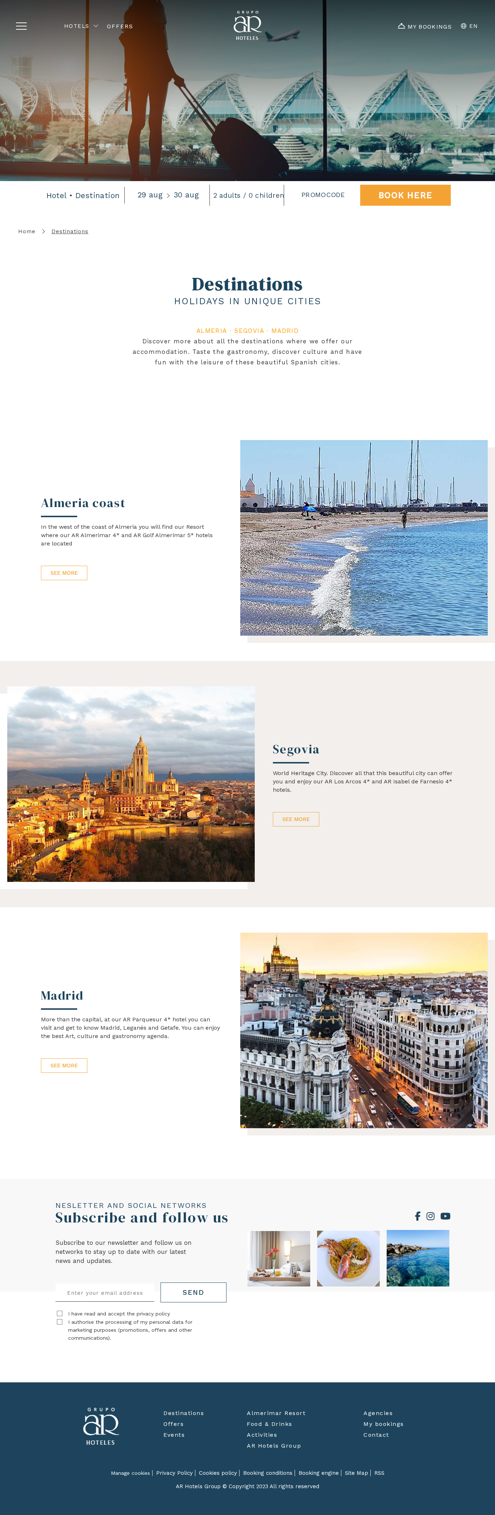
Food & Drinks (269, 1423)
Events (174, 1434)
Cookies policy (218, 1473)
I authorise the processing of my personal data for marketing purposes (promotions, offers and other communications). (130, 1330)
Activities (262, 1434)
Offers (173, 1423)
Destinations (183, 1413)
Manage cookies (130, 1473)
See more (64, 573)
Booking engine (319, 1473)
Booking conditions (267, 1473)
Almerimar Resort (276, 1413)
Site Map (356, 1473)
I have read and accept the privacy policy (119, 1314)
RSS (379, 1473)
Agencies (378, 1413)
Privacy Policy (174, 1473)
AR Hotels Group (274, 1445)
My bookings (383, 1423)
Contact (376, 1434)
